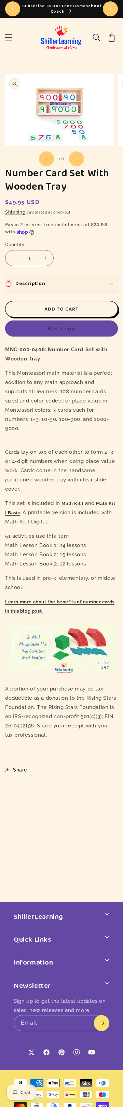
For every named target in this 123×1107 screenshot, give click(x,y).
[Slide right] (76, 158)
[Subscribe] (101, 1023)
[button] (8, 37)
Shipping (15, 212)
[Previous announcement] (12, 8)
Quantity (14, 244)
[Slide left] (46, 158)
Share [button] (20, 770)
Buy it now (61, 329)
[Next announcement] (110, 8)
